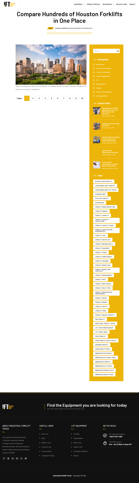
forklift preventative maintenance (103, 293)
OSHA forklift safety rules (105, 340)
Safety (98, 88)
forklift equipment (102, 248)
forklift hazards (101, 261)
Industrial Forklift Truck (105, 323)
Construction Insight (103, 68)
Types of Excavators (104, 92)
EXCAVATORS (99, 203)
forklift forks (101, 252)
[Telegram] (12, 458)
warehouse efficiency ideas (105, 357)
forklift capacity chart (104, 225)
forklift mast (100, 279)
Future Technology (103, 72)
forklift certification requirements (103, 230)
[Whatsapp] (17, 458)
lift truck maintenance (104, 328)
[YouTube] (26, 458)
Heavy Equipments (103, 76)
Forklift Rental (93, 4)
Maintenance (101, 84)
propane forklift (101, 345)
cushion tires (100, 194)
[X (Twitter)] (21, 458)
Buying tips (100, 64)
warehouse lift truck (103, 366)
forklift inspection (102, 265)
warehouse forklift (103, 362)
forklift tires (100, 311)
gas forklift (100, 319)
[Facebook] (4, 458)
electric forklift (102, 198)
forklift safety (101, 306)
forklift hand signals (103, 257)
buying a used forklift (103, 181)
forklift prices (101, 298)
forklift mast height (103, 284)
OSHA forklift (100, 336)
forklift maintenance (103, 275)
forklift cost (100, 235)
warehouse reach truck (104, 374)
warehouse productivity (104, 370)
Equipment (78, 4)
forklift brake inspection (105, 207)
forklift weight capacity (105, 315)
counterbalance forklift (105, 186)
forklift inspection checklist (102, 270)
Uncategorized (101, 96)
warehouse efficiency (103, 353)
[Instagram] (8, 458)
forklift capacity (102, 215)
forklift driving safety (104, 244)
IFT (97, 80)
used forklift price (102, 349)
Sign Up (132, 4)
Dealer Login (121, 4)
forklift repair (101, 302)
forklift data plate (102, 240)
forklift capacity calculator (102, 220)
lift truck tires (101, 332)
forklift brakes (101, 211)
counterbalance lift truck (105, 190)
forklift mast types (103, 288)
